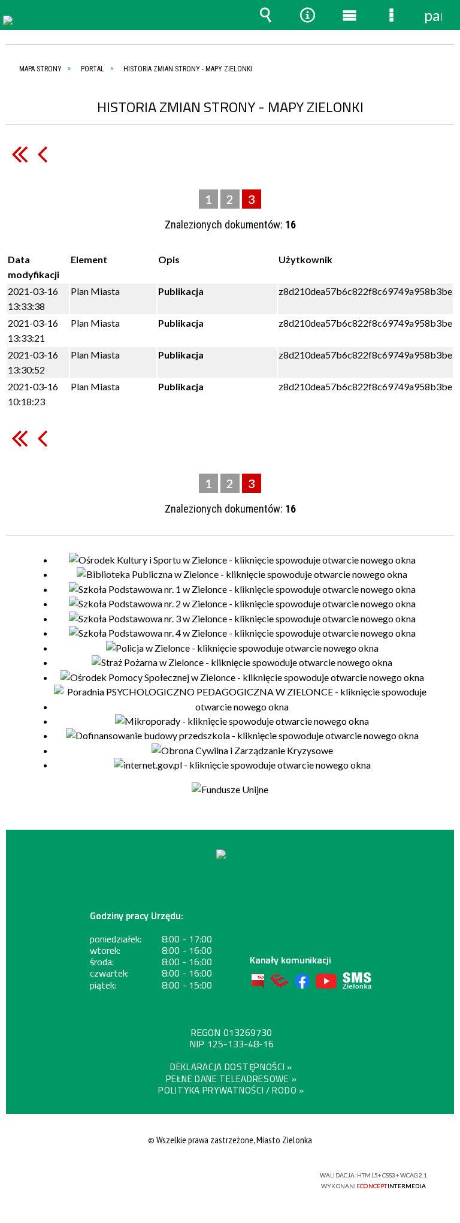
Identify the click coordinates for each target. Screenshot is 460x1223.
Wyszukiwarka (265, 15)
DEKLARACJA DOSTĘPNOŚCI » (231, 1067)
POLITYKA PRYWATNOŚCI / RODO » (231, 1090)
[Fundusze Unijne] (230, 789)
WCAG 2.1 (260, 1175)
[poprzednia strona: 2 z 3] (42, 154)
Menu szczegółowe (391, 15)
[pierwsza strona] (19, 154)
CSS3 (222, 1176)
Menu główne (349, 15)
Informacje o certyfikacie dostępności (80, 1177)
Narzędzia (307, 15)
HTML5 (204, 1176)
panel (433, 15)
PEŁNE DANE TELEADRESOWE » (231, 1079)
